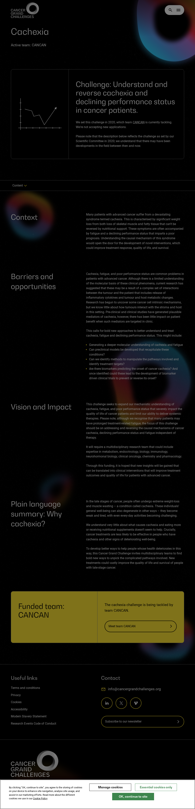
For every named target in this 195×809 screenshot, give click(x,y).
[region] (97, 794)
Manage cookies (110, 787)
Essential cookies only (156, 787)
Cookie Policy (40, 798)
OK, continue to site (133, 796)
